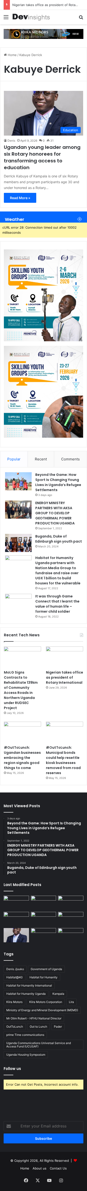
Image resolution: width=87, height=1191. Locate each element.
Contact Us (58, 1168)
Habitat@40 (14, 977)
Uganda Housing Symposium (25, 1054)
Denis (11, 140)
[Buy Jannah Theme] (43, 34)
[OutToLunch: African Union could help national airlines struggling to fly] (70, 935)
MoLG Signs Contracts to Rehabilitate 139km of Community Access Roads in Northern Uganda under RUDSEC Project (21, 690)
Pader (58, 1026)
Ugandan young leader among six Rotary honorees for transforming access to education (42, 157)
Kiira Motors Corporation (45, 1002)
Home (12, 55)
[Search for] (81, 18)
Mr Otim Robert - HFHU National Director (33, 1018)
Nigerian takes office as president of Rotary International (64, 677)
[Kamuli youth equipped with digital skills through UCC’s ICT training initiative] (43, 935)
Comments (70, 459)
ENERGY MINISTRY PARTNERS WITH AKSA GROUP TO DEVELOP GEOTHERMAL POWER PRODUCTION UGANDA (55, 513)
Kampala (58, 993)
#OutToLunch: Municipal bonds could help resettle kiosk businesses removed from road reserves (63, 760)
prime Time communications (25, 1035)
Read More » (20, 198)
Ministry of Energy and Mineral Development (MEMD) (42, 1010)
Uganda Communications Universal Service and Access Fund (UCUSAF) (38, 1044)
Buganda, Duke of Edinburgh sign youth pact (58, 539)
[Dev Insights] (31, 17)
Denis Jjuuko (15, 969)
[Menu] (6, 18)
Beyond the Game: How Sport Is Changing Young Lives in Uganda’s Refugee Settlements (58, 482)
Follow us (12, 1068)
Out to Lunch (38, 1026)
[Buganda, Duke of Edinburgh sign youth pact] (18, 543)
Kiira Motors (14, 1002)
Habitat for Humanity (43, 977)
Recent (41, 459)
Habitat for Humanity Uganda (26, 993)
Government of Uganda (46, 969)
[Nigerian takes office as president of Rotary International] (64, 657)
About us (39, 1168)
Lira (71, 1002)
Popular (14, 459)
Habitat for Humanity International (29, 985)
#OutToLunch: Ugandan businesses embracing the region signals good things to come (22, 757)
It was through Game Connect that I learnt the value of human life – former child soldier (57, 604)
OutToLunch (14, 1026)
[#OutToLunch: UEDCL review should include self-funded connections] (70, 919)
